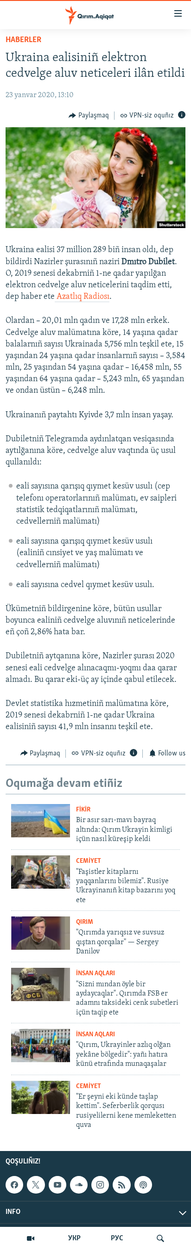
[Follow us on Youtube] (57, 1185)
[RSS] (121, 1185)
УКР (74, 1238)
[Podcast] (143, 1185)
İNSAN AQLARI (95, 973)
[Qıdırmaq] (160, 1238)
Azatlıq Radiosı (82, 297)
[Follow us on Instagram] (100, 1185)
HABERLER (23, 40)
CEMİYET (88, 861)
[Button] (89, 116)
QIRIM (84, 922)
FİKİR (83, 809)
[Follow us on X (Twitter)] (36, 1185)
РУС (117, 1238)
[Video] (31, 1238)
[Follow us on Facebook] (14, 1185)
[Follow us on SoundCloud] (79, 1185)
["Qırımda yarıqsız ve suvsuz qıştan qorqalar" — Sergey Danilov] (40, 933)
